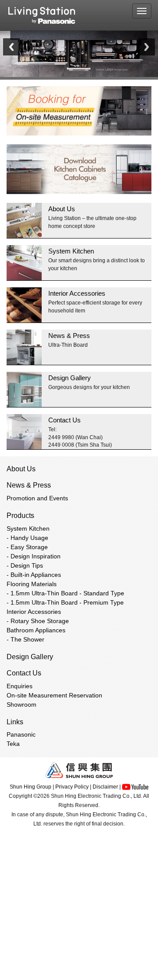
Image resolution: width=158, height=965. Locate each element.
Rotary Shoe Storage (40, 620)
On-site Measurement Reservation (54, 695)
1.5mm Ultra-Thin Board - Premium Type (67, 602)
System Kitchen (71, 251)
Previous (11, 46)
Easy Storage (29, 546)
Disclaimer (105, 787)
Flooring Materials (32, 583)
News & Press (69, 335)
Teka (13, 743)
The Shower (27, 639)
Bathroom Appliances (36, 630)
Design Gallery (69, 378)
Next (146, 46)
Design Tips (27, 565)
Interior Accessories (76, 293)
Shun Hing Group (30, 787)
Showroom (21, 704)
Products (20, 515)
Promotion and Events (37, 498)
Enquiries (19, 686)
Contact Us (64, 420)
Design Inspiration (36, 556)
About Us (61, 209)
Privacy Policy (72, 787)
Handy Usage (29, 537)
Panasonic (21, 734)
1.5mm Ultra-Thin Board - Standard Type (67, 593)
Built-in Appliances (36, 574)
